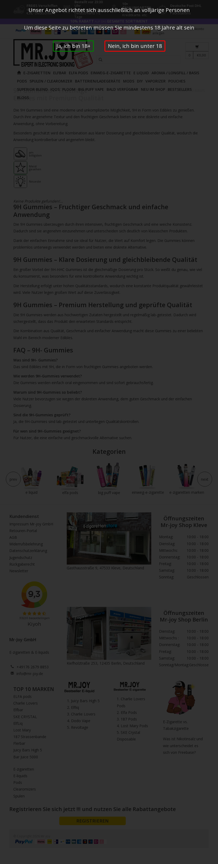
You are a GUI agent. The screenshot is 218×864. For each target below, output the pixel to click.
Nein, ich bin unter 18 (135, 46)
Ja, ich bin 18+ (73, 46)
